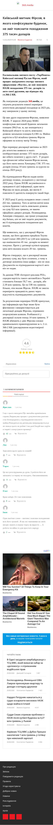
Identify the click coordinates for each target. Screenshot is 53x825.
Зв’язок (6, 771)
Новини (6, 796)
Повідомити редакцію (13, 776)
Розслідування (9, 801)
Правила (7, 781)
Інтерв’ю (7, 805)
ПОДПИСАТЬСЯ (25, 642)
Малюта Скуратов (25, 40)
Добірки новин (10, 791)
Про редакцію (9, 766)
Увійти (47, 364)
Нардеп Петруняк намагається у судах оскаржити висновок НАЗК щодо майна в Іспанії (25, 700)
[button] (48, 5)
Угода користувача (11, 786)
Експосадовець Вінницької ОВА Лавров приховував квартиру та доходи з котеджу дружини (25, 683)
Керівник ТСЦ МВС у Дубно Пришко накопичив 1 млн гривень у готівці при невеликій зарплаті (26, 735)
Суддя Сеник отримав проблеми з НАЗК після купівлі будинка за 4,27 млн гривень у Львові (25, 718)
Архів (5, 810)
